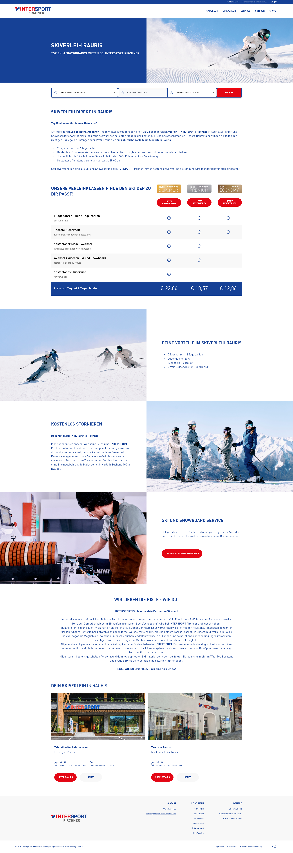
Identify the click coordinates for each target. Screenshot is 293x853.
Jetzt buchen (65, 777)
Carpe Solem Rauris (232, 819)
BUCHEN (229, 93)
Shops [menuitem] (272, 11)
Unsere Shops (235, 809)
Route (91, 777)
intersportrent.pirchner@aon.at (254, 2)
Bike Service (198, 833)
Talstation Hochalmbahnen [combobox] (72, 93)
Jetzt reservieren (169, 202)
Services (245, 11)
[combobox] (274, 2)
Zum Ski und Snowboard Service (182, 553)
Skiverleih (199, 809)
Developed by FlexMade (74, 847)
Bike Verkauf (198, 828)
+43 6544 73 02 (232, 2)
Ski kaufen (199, 814)
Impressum (219, 847)
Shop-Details (162, 777)
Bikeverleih (198, 823)
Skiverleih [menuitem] (212, 11)
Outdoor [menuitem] (260, 11)
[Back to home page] (33, 11)
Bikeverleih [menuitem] (229, 11)
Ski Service (199, 819)
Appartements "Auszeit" (230, 814)
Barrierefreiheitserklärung (251, 847)
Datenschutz (232, 847)
